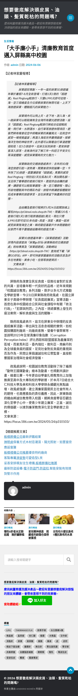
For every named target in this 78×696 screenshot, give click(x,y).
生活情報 (9, 41)
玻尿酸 (30, 641)
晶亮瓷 (21, 636)
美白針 (39, 646)
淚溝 (20, 641)
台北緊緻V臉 (57, 630)
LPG (9, 630)
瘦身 (49, 641)
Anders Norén (25, 688)
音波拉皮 (11, 658)
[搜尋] (68, 559)
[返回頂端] (70, 670)
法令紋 (64, 636)
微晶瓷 (10, 636)
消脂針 (10, 641)
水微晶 (52, 636)
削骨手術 (41, 630)
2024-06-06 (33, 64)
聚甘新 (65, 646)
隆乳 (51, 652)
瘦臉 (40, 641)
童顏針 (27, 646)
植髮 (42, 636)
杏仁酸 (32, 636)
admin (15, 64)
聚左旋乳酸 (52, 646)
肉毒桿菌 (11, 652)
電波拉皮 (62, 652)
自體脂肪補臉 (26, 652)
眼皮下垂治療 (13, 646)
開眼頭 (41, 652)
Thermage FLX (24, 630)
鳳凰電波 (33, 658)
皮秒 (65, 641)
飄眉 (22, 658)
